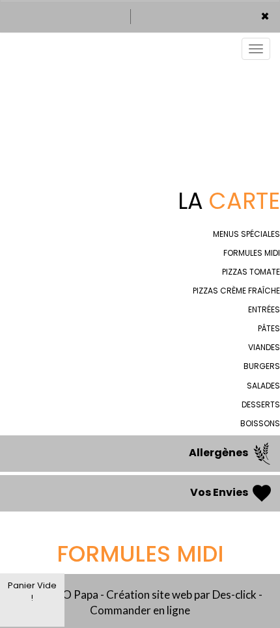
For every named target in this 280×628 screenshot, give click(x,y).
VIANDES (264, 347)
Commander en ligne (140, 610)
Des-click (234, 594)
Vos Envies (220, 492)
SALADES (263, 385)
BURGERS (262, 366)
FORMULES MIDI (251, 252)
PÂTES (269, 328)
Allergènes (219, 453)
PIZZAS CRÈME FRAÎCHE (236, 290)
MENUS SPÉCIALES (246, 233)
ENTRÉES (264, 309)
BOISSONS (260, 423)
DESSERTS (261, 404)
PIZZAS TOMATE (251, 271)
